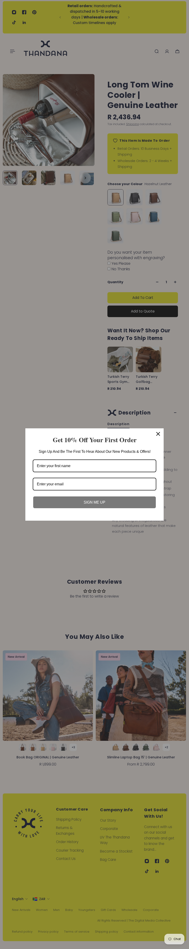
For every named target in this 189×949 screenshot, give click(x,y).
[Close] (158, 433)
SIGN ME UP (94, 502)
